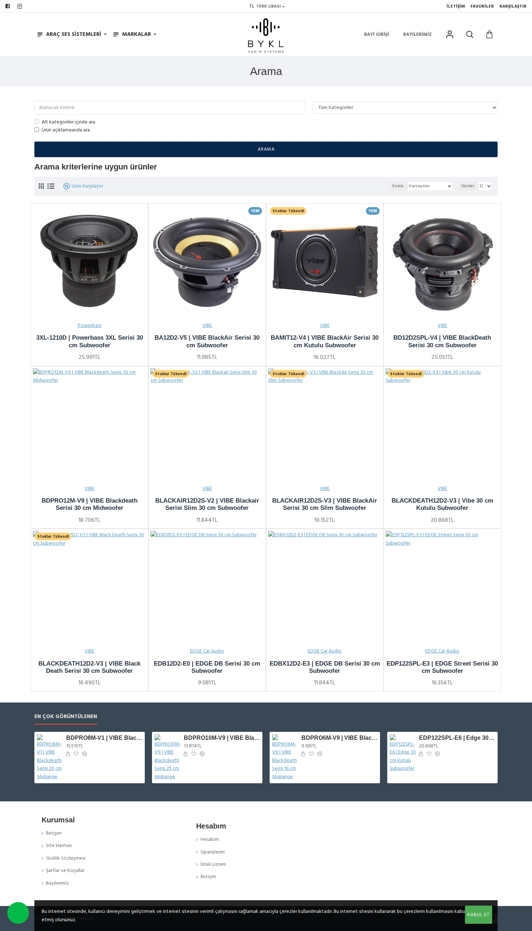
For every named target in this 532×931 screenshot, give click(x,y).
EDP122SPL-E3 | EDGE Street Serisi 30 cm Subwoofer (442, 667)
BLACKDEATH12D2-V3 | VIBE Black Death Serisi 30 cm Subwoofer (89, 667)
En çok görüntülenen (65, 716)
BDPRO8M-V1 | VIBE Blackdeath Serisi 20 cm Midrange (104, 738)
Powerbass (89, 325)
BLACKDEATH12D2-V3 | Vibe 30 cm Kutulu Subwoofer (442, 504)
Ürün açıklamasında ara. (66, 130)
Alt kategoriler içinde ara (68, 122)
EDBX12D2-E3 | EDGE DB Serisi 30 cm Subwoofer (325, 667)
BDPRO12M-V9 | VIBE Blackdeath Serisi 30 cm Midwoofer (90, 504)
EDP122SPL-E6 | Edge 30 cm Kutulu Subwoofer (457, 738)
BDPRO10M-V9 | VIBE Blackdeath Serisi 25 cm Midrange (222, 738)
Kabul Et (479, 914)
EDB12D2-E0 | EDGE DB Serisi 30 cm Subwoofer (207, 667)
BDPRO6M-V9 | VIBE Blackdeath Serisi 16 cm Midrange (339, 738)
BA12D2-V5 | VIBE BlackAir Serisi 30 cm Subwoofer (207, 341)
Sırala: (398, 186)
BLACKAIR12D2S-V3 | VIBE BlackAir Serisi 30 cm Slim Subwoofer (324, 504)
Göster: (468, 186)
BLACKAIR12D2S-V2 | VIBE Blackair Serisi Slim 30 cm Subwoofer (207, 504)
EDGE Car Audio (207, 651)
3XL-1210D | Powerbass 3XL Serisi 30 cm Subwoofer (89, 341)
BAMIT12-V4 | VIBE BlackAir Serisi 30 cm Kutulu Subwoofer (325, 341)
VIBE (207, 325)
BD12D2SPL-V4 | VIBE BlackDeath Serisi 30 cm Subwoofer (442, 341)
